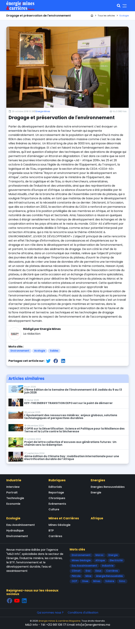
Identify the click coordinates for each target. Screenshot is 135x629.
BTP (51, 530)
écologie (39, 350)
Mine (88, 576)
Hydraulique (15, 530)
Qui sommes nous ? (50, 613)
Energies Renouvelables (108, 487)
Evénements (57, 504)
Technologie (15, 498)
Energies (98, 480)
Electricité (116, 560)
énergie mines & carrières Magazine (59, 620)
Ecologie (13, 518)
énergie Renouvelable (109, 576)
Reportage (56, 492)
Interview (13, 487)
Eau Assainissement (20, 525)
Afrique (97, 518)
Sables (54, 350)
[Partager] (48, 361)
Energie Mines (43, 111)
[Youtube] (17, 601)
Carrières (55, 536)
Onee (85, 581)
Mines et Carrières (64, 518)
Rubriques (57, 480)
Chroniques (57, 498)
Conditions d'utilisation (83, 613)
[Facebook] (9, 601)
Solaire (109, 581)
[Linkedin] (24, 601)
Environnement (20, 350)
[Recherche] (118, 6)
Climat (76, 570)
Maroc (99, 555)
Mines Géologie (59, 525)
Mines (96, 581)
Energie (96, 492)
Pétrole (76, 576)
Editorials (55, 487)
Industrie (13, 480)
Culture (54, 509)
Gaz (88, 570)
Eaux (98, 570)
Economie (13, 504)
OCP (74, 581)
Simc (122, 581)
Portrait (12, 492)
